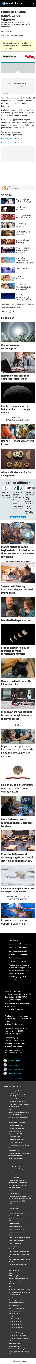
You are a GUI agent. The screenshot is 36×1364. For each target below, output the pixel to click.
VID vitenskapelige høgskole (17, 1349)
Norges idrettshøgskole (16, 1240)
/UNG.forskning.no (15, 1069)
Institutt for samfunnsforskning (18, 1145)
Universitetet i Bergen (15, 1324)
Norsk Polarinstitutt (14, 1243)
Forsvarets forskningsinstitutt (18, 1117)
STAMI (10, 1297)
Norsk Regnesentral (15, 1246)
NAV (9, 1161)
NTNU (10, 1190)
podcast (30, 304)
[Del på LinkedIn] (9, 311)
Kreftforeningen (13, 1150)
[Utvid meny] (33, 3)
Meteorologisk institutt (16, 1158)
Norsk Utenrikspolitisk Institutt (18, 1251)
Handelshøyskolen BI (15, 1125)
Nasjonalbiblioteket (14, 1193)
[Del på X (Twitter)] (6, 311)
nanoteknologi (8, 307)
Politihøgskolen (13, 1270)
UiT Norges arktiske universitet (18, 1319)
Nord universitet (13, 1223)
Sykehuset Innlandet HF (16, 1308)
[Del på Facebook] (2, 311)
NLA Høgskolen (13, 1177)
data (19, 307)
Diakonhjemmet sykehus (16, 1101)
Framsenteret (12, 1120)
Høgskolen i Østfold (15, 1134)
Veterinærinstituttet (14, 1346)
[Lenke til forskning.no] (15, 2)
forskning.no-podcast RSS (11, 139)
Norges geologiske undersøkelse (19, 1237)
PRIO (10, 1273)
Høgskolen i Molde (14, 1131)
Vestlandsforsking (14, 1343)
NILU (10, 1172)
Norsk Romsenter (14, 1249)
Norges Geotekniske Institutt (17, 1229)
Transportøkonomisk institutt (18, 1316)
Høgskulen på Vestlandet (16, 1139)
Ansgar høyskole (14, 1091)
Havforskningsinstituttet (16, 1128)
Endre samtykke (15, 1079)
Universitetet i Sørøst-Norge (17, 1335)
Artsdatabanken (13, 1099)
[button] (2, 488)
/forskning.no (13, 1065)
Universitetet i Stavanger (16, 1333)
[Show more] (18, 72)
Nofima (10, 1221)
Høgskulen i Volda (14, 1136)
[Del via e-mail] (12, 311)
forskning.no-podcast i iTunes (13, 143)
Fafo (9, 1109)
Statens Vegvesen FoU (15, 1300)
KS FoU (10, 1148)
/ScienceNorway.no (15, 1073)
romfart (5, 304)
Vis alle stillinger (18, 517)
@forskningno (14, 1061)
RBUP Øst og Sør (13, 1276)
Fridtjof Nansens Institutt (16, 1122)
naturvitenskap (18, 304)
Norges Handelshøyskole (16, 1232)
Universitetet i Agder (15, 1321)
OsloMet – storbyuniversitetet (18, 1264)
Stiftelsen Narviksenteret (16, 1302)
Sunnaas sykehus (14, 1305)
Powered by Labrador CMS (18, 1361)
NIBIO (10, 1164)
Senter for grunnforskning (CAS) (19, 1289)
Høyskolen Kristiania (15, 1142)
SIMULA (11, 1283)
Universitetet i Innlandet (16, 1327)
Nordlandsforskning (15, 1226)
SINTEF (10, 1286)
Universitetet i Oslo (14, 1330)
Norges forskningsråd (15, 1235)
